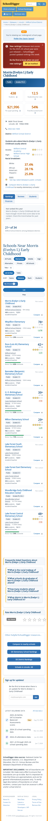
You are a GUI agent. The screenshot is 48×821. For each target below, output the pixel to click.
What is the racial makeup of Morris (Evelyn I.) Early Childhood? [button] (23, 571)
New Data (21, 799)
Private (19, 263)
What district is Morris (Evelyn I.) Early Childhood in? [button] (23, 598)
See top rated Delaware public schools (25, 180)
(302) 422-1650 (14, 129)
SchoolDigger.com (22, 816)
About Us (6, 799)
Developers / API (23, 807)
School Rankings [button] (25, 9)
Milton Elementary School (17, 419)
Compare (37, 315)
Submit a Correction (21, 803)
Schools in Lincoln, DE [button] (24, 667)
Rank (30, 278)
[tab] (24, 571)
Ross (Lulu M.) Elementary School (17, 345)
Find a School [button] (9, 9)
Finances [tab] (8, 201)
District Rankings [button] (24, 659)
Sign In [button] (8, 14)
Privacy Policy (36, 799)
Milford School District (21, 134)
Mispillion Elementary (15, 321)
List (24, 290)
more (11, 177)
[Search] (39, 4)
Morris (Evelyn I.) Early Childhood (15, 302)
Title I (8, 268)
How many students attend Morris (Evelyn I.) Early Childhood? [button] (23, 590)
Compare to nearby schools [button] (24, 644)
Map (24, 294)
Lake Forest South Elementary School (13, 445)
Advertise (6, 805)
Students (38, 278)
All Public (8, 259)
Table (19, 273)
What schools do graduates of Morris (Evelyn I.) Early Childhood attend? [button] (23, 580)
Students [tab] (33, 196)
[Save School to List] (42, 315)
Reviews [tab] (21, 196)
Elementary (20, 259)
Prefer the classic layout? (24, 39)
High (39, 259)
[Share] (44, 4)
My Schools (9, 284)
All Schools (30, 263)
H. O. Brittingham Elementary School (13, 393)
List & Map (9, 273)
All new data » (38, 711)
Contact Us (7, 802)
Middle (30, 259)
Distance (21, 278)
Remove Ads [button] (20, 14)
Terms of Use (36, 802)
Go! (36, 697)
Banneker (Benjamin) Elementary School (14, 372)
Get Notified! (33, 63)
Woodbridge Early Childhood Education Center (18, 491)
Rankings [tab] (9, 196)
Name (11, 278)
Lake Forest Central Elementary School (14, 514)
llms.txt (20, 810)
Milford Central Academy (20, 149)
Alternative (9, 263)
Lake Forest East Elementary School (18, 468)
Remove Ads (36, 805)
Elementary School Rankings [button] (24, 652)
